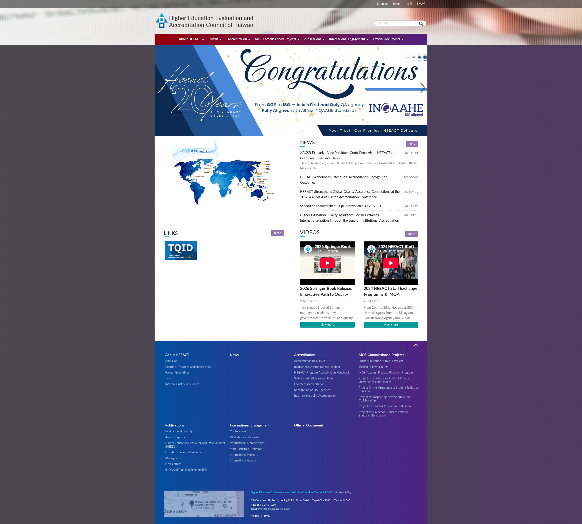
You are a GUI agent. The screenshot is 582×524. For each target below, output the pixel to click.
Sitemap (382, 4)
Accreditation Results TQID (312, 361)
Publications (312, 39)
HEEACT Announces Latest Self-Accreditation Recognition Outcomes (343, 180)
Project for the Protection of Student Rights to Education (389, 389)
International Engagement (347, 39)
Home (396, 4)
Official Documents (386, 39)
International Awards (243, 460)
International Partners (244, 455)
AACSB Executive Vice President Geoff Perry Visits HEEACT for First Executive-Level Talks (348, 155)
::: (157, 3)
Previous (159, 88)
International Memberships (247, 443)
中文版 (408, 4)
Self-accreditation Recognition (313, 378)
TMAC (421, 4)
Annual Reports (175, 437)
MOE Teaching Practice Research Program (386, 372)
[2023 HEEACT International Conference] (291, 98)
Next (422, 88)
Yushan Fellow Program (374, 367)
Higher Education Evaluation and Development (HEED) (195, 445)
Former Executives (177, 372)
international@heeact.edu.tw (274, 509)
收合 (415, 345)
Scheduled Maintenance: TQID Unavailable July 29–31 (340, 206)
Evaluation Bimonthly (179, 431)
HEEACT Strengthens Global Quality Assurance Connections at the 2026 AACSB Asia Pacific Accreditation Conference (350, 194)
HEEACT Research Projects (183, 452)
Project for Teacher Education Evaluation (385, 406)
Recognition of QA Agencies (312, 390)
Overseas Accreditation (309, 384)
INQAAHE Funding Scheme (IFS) (186, 470)
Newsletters (173, 464)
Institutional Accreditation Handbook (317, 367)
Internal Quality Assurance (182, 384)
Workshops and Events (244, 437)
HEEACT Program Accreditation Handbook (322, 372)
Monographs (173, 458)
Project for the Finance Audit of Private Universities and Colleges (384, 380)
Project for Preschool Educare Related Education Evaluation (383, 414)
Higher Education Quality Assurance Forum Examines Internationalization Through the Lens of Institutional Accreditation (349, 217)
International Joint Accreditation (315, 395)
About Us (171, 361)
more (412, 143)
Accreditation (237, 39)
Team (168, 378)
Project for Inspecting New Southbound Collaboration (384, 399)
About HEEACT (190, 39)
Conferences (238, 431)
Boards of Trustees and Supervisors (188, 367)
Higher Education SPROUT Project (381, 361)
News (214, 39)
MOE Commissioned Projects (275, 39)
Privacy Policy (343, 492)
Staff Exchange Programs (246, 449)
